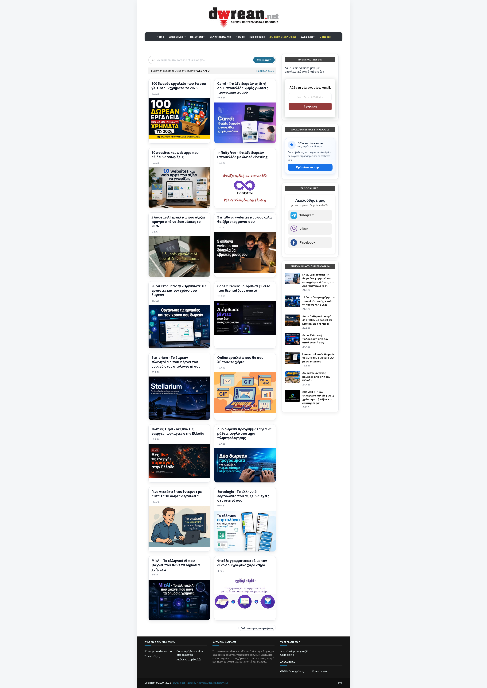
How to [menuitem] (240, 36)
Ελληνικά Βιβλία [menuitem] (220, 36)
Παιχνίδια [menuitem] (196, 36)
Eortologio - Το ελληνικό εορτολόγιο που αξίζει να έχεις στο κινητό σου (243, 496)
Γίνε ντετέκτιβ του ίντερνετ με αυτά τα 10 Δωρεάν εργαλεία (176, 494)
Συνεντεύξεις (152, 656)
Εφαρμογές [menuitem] (176, 36)
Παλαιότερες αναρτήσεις (257, 628)
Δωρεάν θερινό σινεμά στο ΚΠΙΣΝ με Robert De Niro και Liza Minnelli (317, 320)
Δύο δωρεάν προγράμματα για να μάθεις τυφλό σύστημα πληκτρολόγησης (244, 433)
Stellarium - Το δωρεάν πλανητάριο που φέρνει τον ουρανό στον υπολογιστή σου (176, 362)
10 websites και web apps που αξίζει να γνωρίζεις (175, 155)
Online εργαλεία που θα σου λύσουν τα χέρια (240, 360)
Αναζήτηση (264, 60)
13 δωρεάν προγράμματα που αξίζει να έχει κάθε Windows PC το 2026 (318, 301)
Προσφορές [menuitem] (257, 36)
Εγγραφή (310, 106)
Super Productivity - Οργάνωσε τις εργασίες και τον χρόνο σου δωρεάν (178, 290)
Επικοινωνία (319, 671)
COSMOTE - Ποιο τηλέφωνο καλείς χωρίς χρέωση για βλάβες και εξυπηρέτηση (318, 397)
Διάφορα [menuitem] (307, 36)
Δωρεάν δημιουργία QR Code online (294, 653)
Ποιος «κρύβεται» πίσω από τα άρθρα (190, 653)
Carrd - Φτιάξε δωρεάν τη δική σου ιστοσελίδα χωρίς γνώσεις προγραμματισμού (242, 88)
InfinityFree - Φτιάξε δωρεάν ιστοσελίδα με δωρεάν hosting (242, 155)
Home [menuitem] (160, 36)
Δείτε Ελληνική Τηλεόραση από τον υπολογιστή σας (315, 338)
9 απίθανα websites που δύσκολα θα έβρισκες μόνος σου (244, 219)
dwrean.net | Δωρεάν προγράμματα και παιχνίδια (200, 682)
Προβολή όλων (265, 70)
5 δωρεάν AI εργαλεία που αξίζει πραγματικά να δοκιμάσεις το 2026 (178, 221)
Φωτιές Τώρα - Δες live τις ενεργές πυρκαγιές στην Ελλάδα (178, 431)
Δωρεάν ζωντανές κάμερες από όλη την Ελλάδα (316, 376)
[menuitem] (282, 36)
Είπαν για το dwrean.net (159, 651)
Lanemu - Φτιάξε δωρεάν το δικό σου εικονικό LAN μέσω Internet (318, 357)
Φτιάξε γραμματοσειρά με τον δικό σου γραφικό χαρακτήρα (242, 563)
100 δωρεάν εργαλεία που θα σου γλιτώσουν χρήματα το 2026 (178, 86)
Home (339, 682)
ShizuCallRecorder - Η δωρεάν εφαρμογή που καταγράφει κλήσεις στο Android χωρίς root (318, 280)
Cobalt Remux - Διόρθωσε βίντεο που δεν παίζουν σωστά (243, 288)
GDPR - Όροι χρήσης (292, 671)
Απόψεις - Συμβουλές (189, 659)
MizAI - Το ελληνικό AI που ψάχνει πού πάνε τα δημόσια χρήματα (175, 565)
